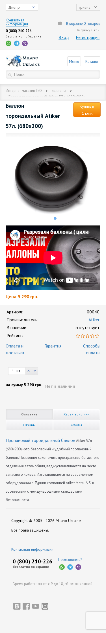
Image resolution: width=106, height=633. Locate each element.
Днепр (14, 7)
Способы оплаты (91, 349)
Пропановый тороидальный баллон (40, 440)
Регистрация (87, 37)
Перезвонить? (70, 559)
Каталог (92, 61)
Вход (64, 37)
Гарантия (52, 346)
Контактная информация (32, 549)
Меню (74, 61)
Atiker (93, 319)
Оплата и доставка (15, 349)
